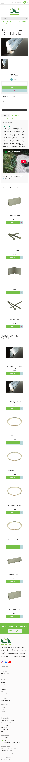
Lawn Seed (3, 689)
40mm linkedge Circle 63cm (14, 505)
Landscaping (4, 698)
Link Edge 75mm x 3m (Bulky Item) (11, 23)
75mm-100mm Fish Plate (14, 215)
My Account (17, 2)
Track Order (4, 671)
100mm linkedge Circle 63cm (14, 435)
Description (5, 115)
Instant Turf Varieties (6, 700)
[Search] (26, 18)
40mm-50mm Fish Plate (14, 574)
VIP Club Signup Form (14, 631)
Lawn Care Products (11, 21)
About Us (3, 707)
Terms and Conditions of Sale (8, 720)
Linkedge (24, 21)
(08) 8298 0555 (7, 737)
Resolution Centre (5, 673)
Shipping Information (6, 732)
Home (2, 21)
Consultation (4, 696)
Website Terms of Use (6, 722)
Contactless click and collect (8, 675)
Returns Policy (4, 727)
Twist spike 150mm (14, 250)
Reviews (4, 118)
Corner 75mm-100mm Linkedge (14, 285)
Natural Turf (4, 682)
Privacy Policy (4, 725)
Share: (21, 25)
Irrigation (3, 691)
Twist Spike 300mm (14, 319)
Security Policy (4, 729)
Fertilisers (3, 687)
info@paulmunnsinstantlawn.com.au (12, 740)
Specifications (16, 115)
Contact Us (3, 711)
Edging (18, 21)
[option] (14, 47)
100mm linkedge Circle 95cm (14, 470)
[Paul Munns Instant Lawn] (14, 10)
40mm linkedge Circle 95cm (14, 540)
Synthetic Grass (5, 684)
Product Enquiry (5, 714)
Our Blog (3, 709)
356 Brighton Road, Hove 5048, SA (11, 742)
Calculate (15, 110)
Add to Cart (15, 87)
